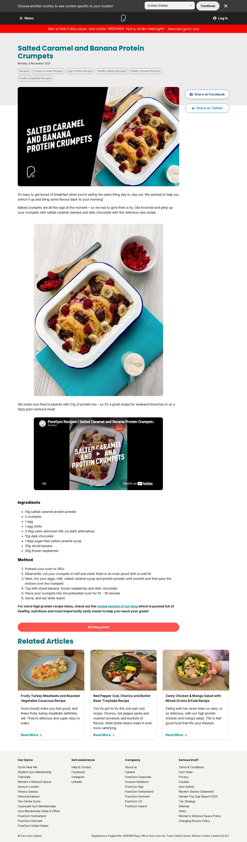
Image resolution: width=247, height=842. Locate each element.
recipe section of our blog (117, 606)
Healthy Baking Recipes (111, 71)
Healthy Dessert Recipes (145, 71)
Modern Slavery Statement (196, 791)
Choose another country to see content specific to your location (65, 6)
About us (131, 767)
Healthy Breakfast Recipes (35, 78)
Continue (208, 6)
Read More (29, 735)
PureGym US (133, 801)
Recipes (24, 71)
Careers (130, 772)
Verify (182, 811)
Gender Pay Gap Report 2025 (198, 796)
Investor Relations (137, 782)
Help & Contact (81, 767)
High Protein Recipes (80, 71)
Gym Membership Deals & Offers (39, 811)
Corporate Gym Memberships (37, 806)
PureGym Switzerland (32, 816)
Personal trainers (29, 796)
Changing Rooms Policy (194, 821)
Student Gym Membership (35, 772)
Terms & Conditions (191, 767)
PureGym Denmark (30, 821)
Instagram (77, 777)
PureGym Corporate (138, 777)
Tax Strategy (187, 801)
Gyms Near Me (27, 767)
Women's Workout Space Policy (200, 816)
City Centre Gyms (29, 801)
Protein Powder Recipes (48, 71)
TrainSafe (24, 777)
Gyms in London (28, 786)
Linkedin (76, 782)
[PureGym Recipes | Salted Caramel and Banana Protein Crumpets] (98, 454)
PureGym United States (33, 826)
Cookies (184, 782)
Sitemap (184, 806)
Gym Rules (186, 772)
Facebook (78, 772)
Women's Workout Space (34, 782)
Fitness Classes (28, 791)
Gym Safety (186, 786)
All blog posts (98, 627)
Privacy (184, 777)
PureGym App (134, 786)
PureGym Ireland (136, 806)
